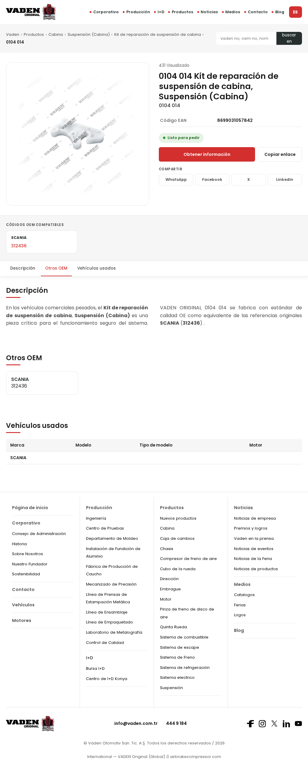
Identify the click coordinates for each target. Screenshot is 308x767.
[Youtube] (298, 723)
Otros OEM (56, 268)
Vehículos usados (96, 268)
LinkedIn (284, 179)
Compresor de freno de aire (188, 558)
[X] (274, 723)
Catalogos (244, 595)
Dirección (169, 579)
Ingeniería (96, 518)
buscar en (289, 38)
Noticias (209, 11)
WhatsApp (176, 179)
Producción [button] (138, 11)
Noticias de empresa (255, 518)
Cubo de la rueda (178, 569)
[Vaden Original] (31, 12)
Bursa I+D (95, 668)
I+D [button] (161, 11)
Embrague (170, 589)
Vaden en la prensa (254, 538)
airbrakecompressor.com (195, 756)
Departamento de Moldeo (112, 538)
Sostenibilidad (26, 574)
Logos (240, 615)
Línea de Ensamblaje (107, 612)
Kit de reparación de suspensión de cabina (157, 34)
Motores (21, 620)
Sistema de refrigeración (185, 667)
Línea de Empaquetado (109, 622)
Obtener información (206, 154)
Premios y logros (250, 528)
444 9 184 (176, 723)
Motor (165, 599)
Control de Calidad (105, 642)
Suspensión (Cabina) (89, 34)
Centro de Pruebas (105, 528)
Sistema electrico (177, 677)
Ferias (240, 605)
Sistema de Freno (177, 657)
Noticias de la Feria (253, 558)
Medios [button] (232, 11)
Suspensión (171, 688)
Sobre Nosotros (27, 554)
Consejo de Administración (39, 534)
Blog (279, 11)
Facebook (212, 179)
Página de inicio (30, 508)
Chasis (166, 549)
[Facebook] (250, 723)
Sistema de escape (179, 647)
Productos (182, 11)
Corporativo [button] (106, 11)
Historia (19, 544)
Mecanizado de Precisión (111, 584)
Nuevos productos (178, 518)
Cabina (55, 34)
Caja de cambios (177, 538)
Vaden (12, 34)
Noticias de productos (256, 569)
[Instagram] (262, 723)
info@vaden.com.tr (136, 723)
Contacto (258, 11)
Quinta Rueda (173, 627)
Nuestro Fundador (30, 564)
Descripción (22, 268)
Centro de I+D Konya (106, 679)
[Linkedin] (286, 723)
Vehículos (23, 605)
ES (295, 12)
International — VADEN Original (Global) (126, 756)
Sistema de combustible (184, 637)
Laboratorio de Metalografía (114, 632)
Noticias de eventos (253, 549)
